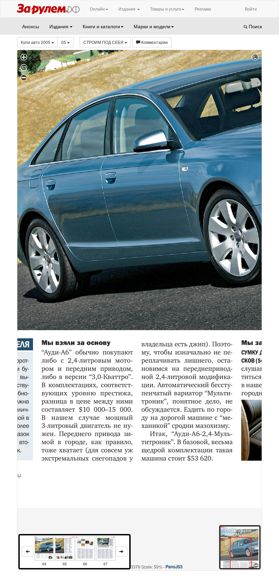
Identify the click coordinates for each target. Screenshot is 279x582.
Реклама (203, 9)
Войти (251, 9)
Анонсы (30, 26)
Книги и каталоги (101, 26)
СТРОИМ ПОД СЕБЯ (104, 42)
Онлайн (97, 9)
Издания (127, 9)
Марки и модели (152, 26)
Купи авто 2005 (36, 42)
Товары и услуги (165, 9)
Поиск (254, 26)
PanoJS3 (173, 566)
